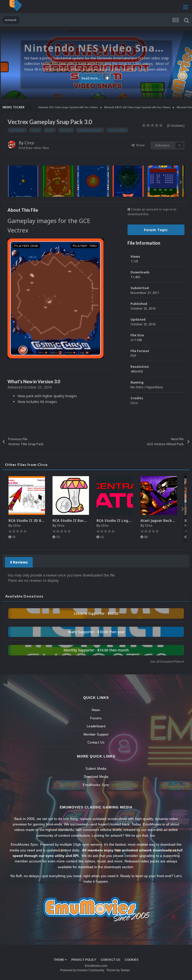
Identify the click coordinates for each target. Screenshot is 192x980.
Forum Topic (156, 229)
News (96, 710)
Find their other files (34, 148)
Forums (96, 718)
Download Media (96, 777)
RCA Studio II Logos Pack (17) (123, 520)
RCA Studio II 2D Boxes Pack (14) (37, 520)
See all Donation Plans (166, 661)
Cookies (131, 960)
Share (139, 145)
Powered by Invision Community (82, 970)
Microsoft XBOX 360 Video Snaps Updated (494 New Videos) (119, 107)
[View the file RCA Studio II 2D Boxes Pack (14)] (26, 495)
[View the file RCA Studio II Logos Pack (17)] (114, 495)
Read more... (91, 78)
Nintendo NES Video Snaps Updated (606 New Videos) (49, 107)
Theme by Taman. (118, 970)
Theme (59, 960)
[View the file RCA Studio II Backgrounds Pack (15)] (70, 495)
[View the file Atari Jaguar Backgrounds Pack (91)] (158, 495)
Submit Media (96, 769)
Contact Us (96, 742)
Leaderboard (96, 726)
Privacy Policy (83, 960)
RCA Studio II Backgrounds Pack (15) (85, 520)
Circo (183, 92)
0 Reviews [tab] (19, 562)
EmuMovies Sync (96, 785)
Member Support (96, 734)
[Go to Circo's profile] (12, 144)
